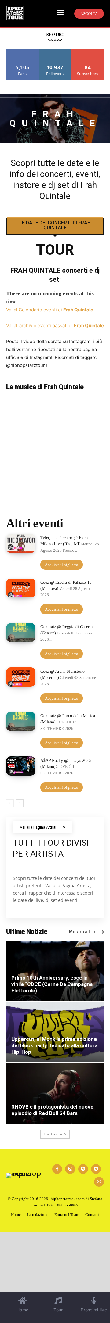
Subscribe (88, 51)
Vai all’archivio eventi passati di (55, 325)
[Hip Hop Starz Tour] (15, 13)
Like (22, 51)
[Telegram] (96, 1169)
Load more (53, 1134)
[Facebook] (57, 1169)
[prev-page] (10, 803)
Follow (55, 51)
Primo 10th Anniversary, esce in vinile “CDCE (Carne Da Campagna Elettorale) (52, 984)
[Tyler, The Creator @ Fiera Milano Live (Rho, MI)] (20, 543)
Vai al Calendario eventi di (49, 310)
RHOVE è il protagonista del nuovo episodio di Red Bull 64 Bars (52, 1110)
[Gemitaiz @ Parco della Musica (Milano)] (20, 721)
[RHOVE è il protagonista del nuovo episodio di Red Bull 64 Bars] (55, 1093)
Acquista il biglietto (61, 564)
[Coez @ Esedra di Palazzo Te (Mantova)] (20, 588)
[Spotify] (83, 1169)
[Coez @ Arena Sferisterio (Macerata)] (20, 676)
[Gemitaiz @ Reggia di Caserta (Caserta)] (20, 632)
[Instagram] (70, 1169)
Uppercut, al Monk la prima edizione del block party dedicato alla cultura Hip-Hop (54, 1045)
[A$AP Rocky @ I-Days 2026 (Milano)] (20, 765)
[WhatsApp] (99, 1182)
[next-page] (20, 803)
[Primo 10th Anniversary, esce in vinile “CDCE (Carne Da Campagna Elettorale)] (55, 971)
